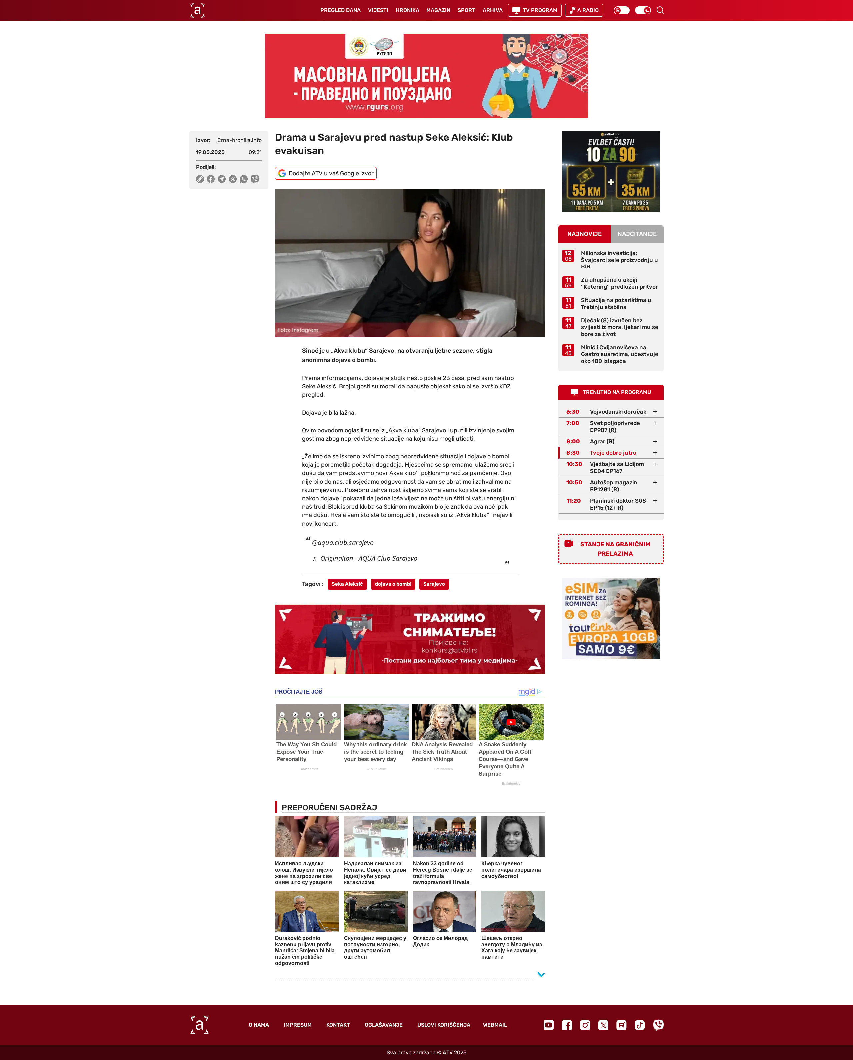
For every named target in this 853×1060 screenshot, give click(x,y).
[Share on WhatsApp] (244, 179)
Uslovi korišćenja (443, 1025)
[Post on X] (233, 179)
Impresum (298, 1025)
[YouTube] (549, 1025)
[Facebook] (567, 1025)
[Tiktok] (640, 1025)
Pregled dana (340, 10)
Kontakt (338, 1025)
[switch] (622, 10)
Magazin (438, 10)
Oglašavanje (384, 1025)
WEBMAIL (495, 1025)
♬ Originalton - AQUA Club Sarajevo (364, 558)
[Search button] (660, 10)
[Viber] (658, 1025)
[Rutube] (621, 1025)
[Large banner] (426, 76)
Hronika (407, 10)
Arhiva (493, 10)
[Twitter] (603, 1025)
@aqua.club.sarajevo (343, 542)
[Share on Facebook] (211, 179)
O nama (259, 1025)
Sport (466, 10)
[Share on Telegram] (222, 179)
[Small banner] (611, 171)
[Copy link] (200, 179)
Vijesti (378, 10)
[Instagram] (585, 1025)
